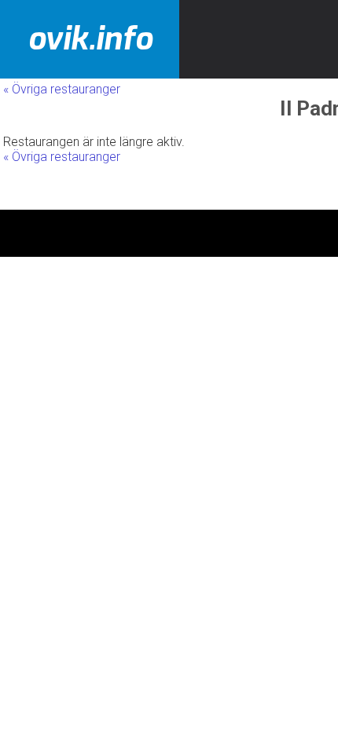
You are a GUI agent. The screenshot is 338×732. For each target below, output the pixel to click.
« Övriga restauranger (61, 89)
